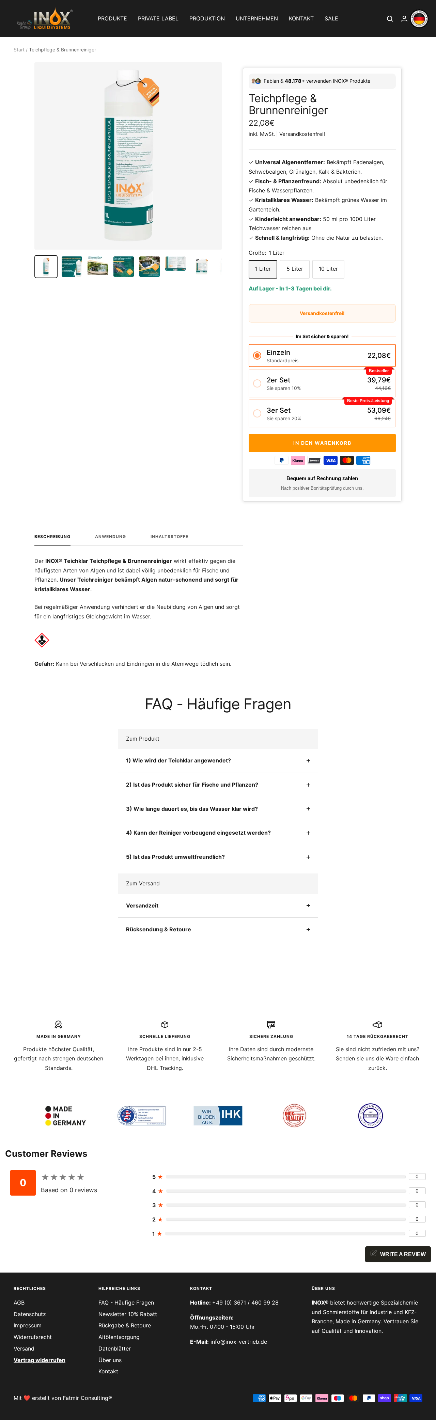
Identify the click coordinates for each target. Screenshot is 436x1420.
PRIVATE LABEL (158, 18)
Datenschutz (30, 1314)
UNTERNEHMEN (257, 18)
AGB (19, 1302)
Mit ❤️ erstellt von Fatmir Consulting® (63, 1397)
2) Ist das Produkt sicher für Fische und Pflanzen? (192, 784)
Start (19, 49)
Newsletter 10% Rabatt (127, 1314)
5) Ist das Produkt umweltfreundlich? (175, 856)
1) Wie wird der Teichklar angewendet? (178, 760)
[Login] (404, 18)
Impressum (28, 1325)
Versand (24, 1348)
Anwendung (110, 536)
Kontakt (108, 1371)
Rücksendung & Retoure (158, 929)
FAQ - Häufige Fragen (126, 1302)
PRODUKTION (207, 18)
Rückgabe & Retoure (124, 1325)
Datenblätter (114, 1348)
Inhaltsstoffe (169, 536)
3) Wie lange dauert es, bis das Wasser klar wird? (192, 808)
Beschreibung (52, 536)
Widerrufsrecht (33, 1337)
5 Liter (294, 268)
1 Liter (263, 268)
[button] (322, 355)
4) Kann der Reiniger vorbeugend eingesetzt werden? (198, 832)
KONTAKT (301, 18)
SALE (331, 18)
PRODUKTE (112, 18)
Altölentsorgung (119, 1337)
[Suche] (390, 19)
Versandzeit (142, 905)
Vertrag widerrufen (39, 1360)
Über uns (110, 1360)
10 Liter (328, 268)
